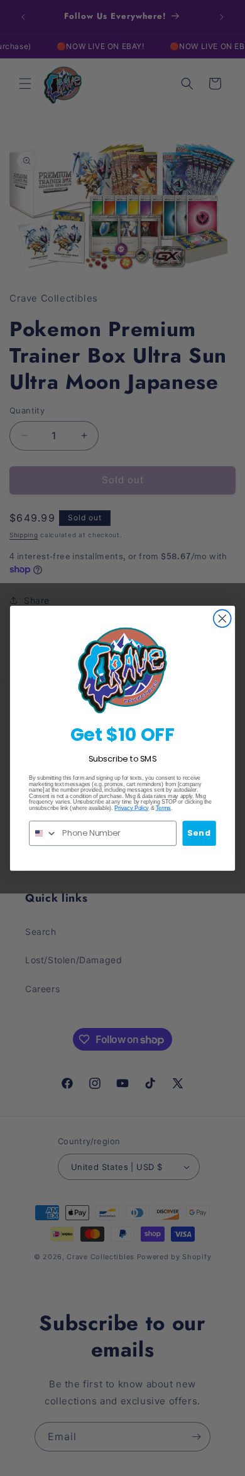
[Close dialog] (222, 618)
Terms (164, 807)
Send (198, 832)
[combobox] (43, 833)
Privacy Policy (131, 807)
